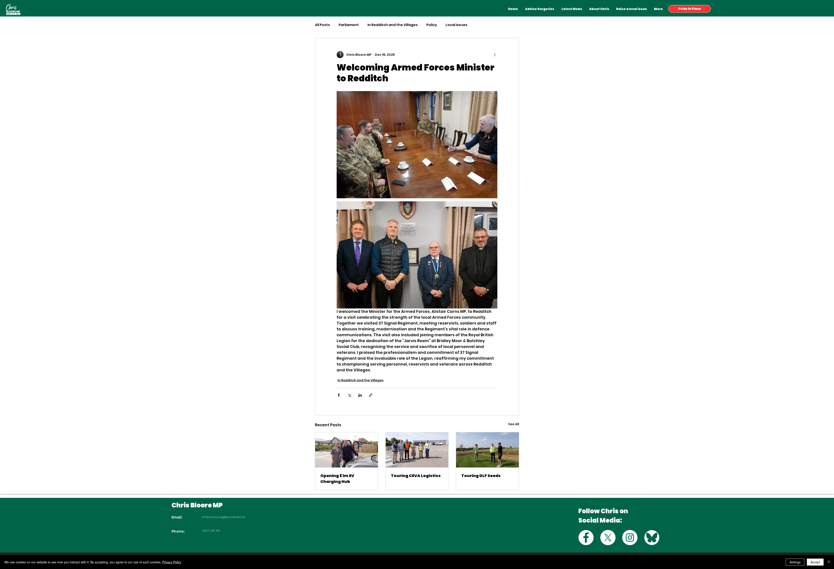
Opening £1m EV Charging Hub (337, 478)
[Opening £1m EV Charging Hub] (346, 449)
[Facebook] (586, 537)
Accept (815, 562)
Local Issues (456, 25)
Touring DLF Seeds (481, 475)
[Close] (828, 562)
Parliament (349, 25)
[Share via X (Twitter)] (349, 395)
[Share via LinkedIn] (360, 395)
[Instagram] (629, 537)
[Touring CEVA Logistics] (417, 449)
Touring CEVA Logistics (416, 475)
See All (513, 424)
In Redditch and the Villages (392, 25)
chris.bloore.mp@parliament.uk (223, 517)
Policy (431, 25)
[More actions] (494, 54)
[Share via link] (371, 395)
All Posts (322, 25)
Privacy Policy (171, 562)
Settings (795, 562)
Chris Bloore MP (197, 505)
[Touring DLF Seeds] (487, 449)
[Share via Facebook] (339, 395)
